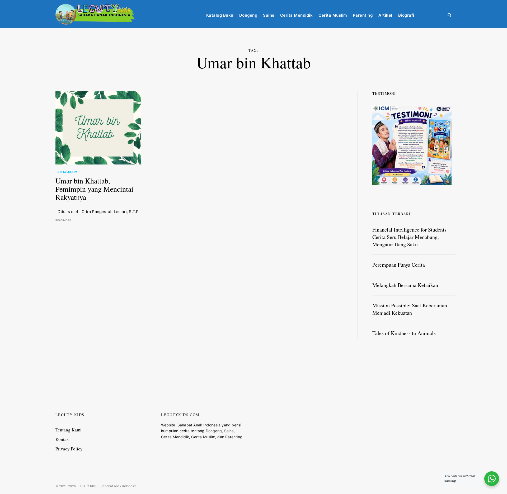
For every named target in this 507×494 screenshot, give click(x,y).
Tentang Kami (68, 432)
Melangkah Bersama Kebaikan (405, 285)
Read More (63, 220)
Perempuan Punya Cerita (398, 264)
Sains (268, 15)
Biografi (406, 15)
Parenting (363, 15)
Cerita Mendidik (296, 15)
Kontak (62, 441)
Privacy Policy (69, 451)
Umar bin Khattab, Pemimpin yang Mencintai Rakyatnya (94, 189)
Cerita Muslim (332, 15)
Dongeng (248, 15)
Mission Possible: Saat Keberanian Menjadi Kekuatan (409, 309)
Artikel (385, 15)
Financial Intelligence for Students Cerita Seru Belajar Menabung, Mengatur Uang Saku (409, 237)
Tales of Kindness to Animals (404, 333)
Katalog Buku (219, 15)
